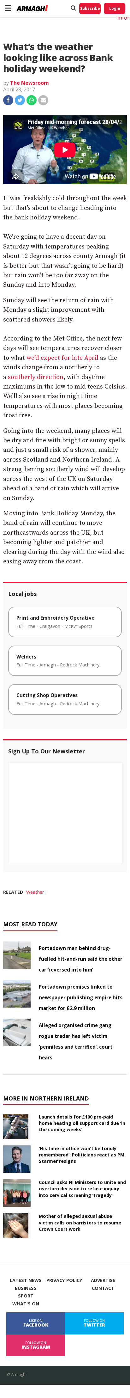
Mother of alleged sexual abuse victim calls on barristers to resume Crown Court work (80, 1222)
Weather (35, 892)
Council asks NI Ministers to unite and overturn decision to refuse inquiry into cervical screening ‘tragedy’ (82, 1188)
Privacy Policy (64, 1280)
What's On (25, 1304)
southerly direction (35, 377)
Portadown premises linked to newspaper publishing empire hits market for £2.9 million (80, 997)
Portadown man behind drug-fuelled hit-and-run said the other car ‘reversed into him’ (80, 959)
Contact (103, 1288)
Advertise (103, 1280)
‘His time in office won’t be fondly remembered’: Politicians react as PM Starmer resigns (81, 1154)
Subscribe (90, 8)
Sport (25, 1296)
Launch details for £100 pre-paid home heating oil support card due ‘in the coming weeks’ (82, 1123)
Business (26, 1288)
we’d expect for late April (62, 358)
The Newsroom (29, 82)
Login (114, 8)
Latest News (26, 1280)
